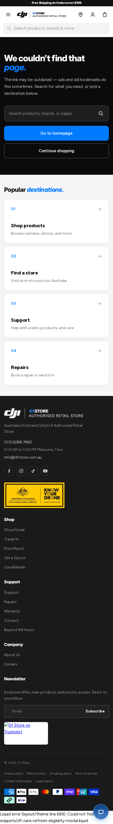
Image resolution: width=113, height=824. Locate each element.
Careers (10, 664)
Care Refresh (15, 567)
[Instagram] (21, 471)
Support (11, 592)
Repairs (10, 602)
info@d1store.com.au (23, 457)
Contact (11, 620)
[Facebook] (9, 471)
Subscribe (95, 711)
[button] (8, 15)
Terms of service (86, 773)
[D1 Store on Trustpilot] (26, 733)
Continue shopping (56, 150)
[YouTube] (45, 471)
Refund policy (36, 773)
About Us (12, 655)
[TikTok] (33, 471)
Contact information (18, 781)
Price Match (14, 548)
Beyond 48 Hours (19, 630)
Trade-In (11, 539)
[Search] (101, 113)
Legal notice (44, 781)
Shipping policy (60, 773)
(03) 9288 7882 (18, 442)
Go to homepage (56, 133)
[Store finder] (81, 15)
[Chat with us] (101, 812)
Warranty (12, 611)
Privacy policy (13, 773)
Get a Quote (14, 558)
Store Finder (14, 530)
